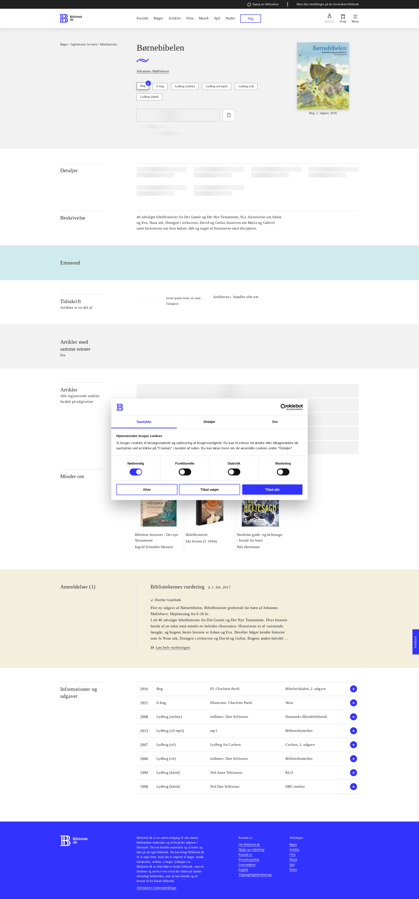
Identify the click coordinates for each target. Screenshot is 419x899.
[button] (248, 689)
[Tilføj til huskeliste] (229, 115)
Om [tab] (275, 422)
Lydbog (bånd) (149, 96)
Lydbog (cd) (246, 86)
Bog (142, 85)
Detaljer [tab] (210, 422)
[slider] (323, 79)
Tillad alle (272, 489)
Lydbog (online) (185, 86)
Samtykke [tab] (144, 422)
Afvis (147, 489)
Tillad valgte (209, 489)
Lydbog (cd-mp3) (217, 86)
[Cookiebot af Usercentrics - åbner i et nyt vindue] (284, 407)
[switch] (185, 471)
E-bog (160, 86)
